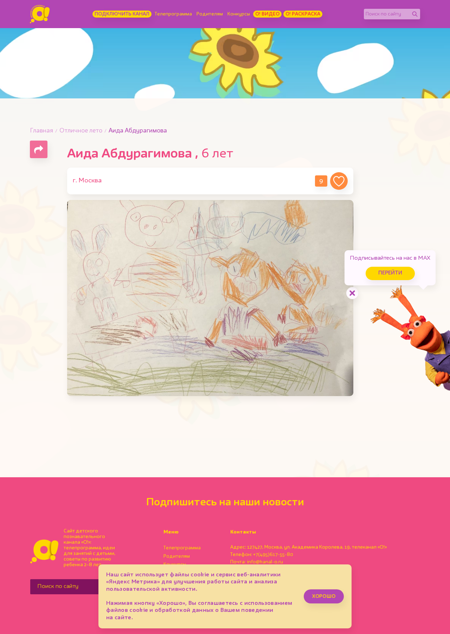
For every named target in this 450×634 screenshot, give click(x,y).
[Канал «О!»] (40, 14)
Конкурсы (238, 14)
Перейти (390, 273)
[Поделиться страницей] (38, 149)
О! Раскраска (302, 14)
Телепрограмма (173, 14)
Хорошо (323, 596)
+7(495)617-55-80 (273, 554)
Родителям (210, 14)
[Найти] (415, 14)
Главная (41, 131)
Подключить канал (122, 14)
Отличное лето (80, 131)
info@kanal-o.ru (265, 562)
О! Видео (267, 14)
